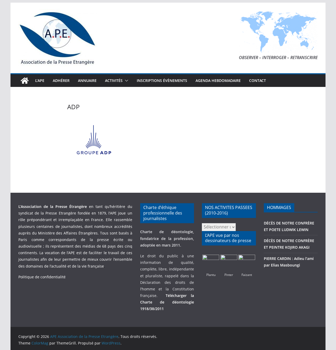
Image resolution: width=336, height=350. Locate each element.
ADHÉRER (61, 80)
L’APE (39, 80)
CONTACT (257, 80)
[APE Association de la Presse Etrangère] (24, 80)
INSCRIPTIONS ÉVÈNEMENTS (162, 80)
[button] (125, 80)
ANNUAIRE (87, 80)
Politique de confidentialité (42, 276)
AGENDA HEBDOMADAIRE (218, 80)
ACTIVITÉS (114, 80)
